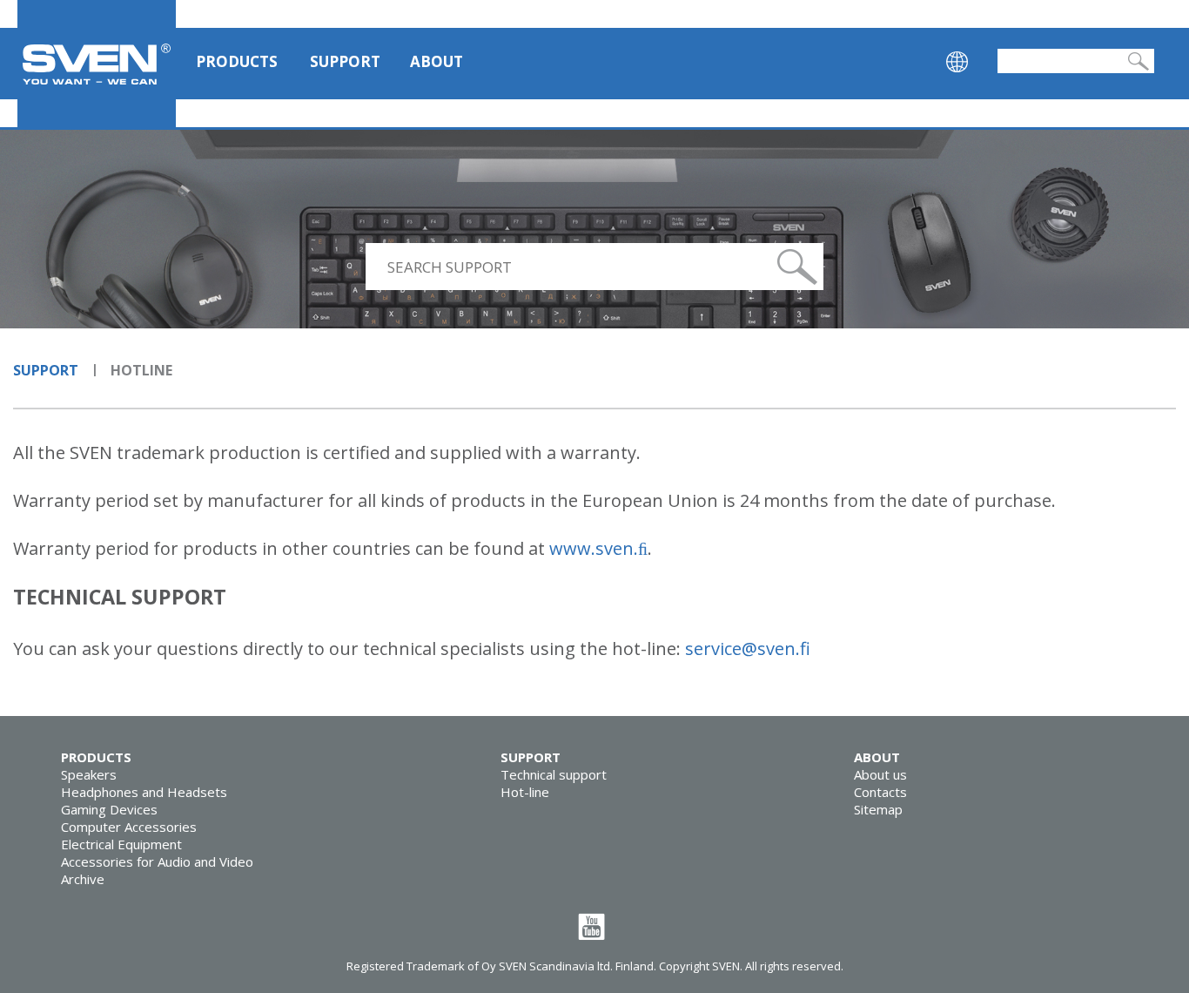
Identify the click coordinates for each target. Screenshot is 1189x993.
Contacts (880, 791)
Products (237, 61)
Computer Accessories (129, 826)
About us (880, 774)
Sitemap (878, 809)
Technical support (553, 774)
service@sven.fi (747, 648)
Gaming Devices (109, 809)
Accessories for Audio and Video (157, 861)
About (436, 61)
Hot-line (524, 791)
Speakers (89, 774)
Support (345, 61)
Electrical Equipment (121, 844)
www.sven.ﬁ (598, 548)
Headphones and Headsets (144, 791)
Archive (82, 879)
